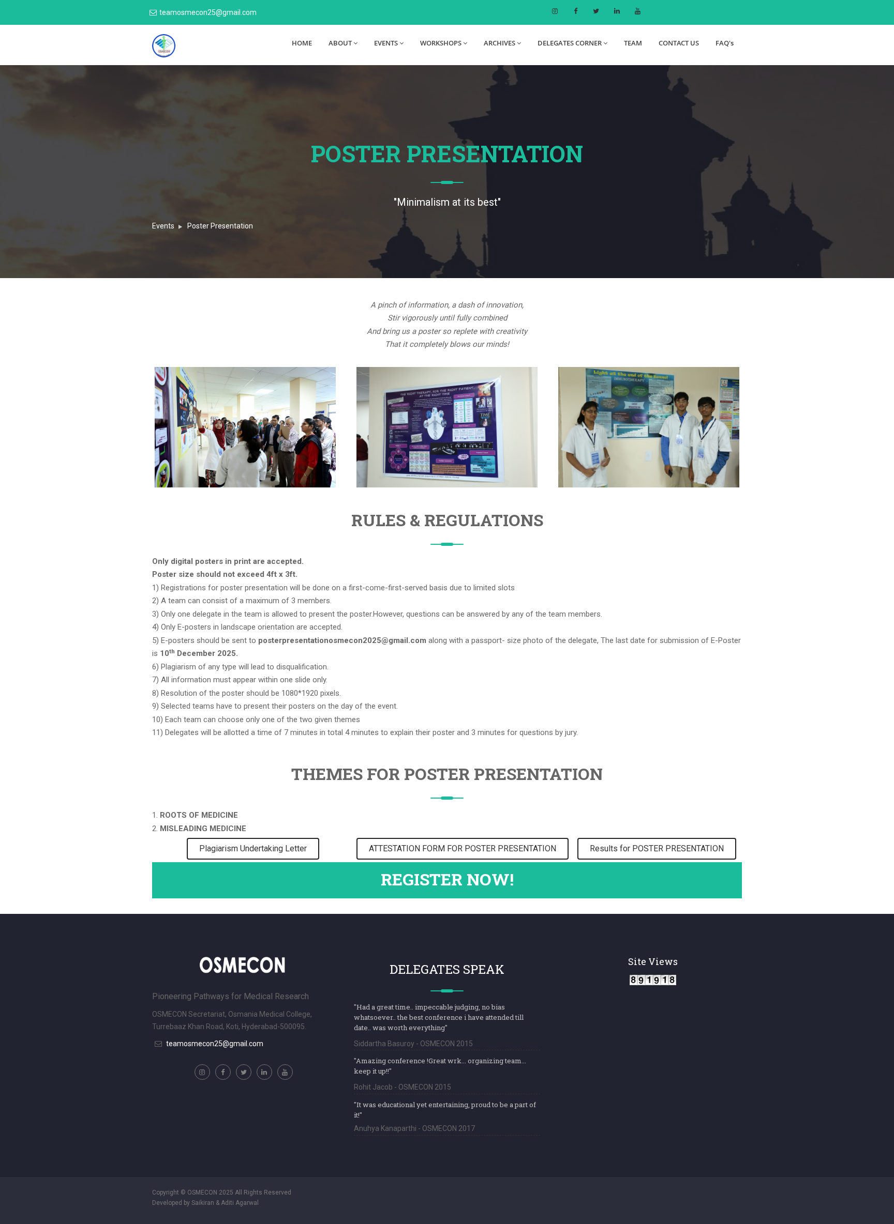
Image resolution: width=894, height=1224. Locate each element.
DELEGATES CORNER (570, 43)
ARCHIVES (499, 43)
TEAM (633, 43)
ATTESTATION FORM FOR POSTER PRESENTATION (462, 848)
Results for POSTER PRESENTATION (657, 848)
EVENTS (386, 43)
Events (163, 226)
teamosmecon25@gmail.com (208, 12)
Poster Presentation (220, 226)
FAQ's (725, 43)
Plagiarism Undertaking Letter (253, 848)
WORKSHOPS (440, 43)
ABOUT (340, 43)
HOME (302, 43)
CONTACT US (679, 43)
